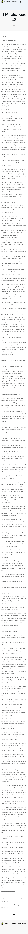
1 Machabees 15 (14, 16)
